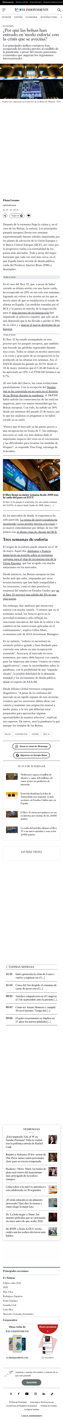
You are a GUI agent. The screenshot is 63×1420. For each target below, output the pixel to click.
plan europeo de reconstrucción (30, 312)
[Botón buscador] (59, 9)
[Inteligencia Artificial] (17, 1352)
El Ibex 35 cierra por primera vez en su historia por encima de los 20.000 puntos (39, 815)
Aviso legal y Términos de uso (42, 1402)
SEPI (5, 1287)
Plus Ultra (8, 1292)
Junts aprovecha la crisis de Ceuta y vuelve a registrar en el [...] (35, 976)
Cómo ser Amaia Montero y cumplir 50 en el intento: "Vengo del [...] (36, 1009)
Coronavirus (21, 734)
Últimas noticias (22, 2)
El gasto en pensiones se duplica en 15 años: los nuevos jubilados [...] (35, 1020)
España (18, 17)
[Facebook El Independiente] (18, 1394)
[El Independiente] (31, 10)
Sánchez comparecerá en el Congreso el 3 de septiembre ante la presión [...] (36, 998)
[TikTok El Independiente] (52, 1394)
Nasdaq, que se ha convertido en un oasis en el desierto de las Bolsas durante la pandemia (30, 391)
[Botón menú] (4, 10)
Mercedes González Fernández (18, 1314)
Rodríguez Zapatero (13, 1296)
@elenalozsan (9, 205)
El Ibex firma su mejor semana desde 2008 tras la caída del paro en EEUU (30, 496)
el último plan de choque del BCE (37, 531)
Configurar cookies (31, 1409)
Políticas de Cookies (49, 1405)
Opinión (6, 17)
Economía (31, 17)
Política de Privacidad (18, 1402)
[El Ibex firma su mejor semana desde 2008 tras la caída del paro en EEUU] (31, 475)
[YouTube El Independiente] (27, 1394)
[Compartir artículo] (5, 216)
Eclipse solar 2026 (12, 1283)
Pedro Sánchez (10, 1300)
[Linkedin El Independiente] (44, 1394)
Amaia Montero (36, 2)
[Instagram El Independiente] (35, 1394)
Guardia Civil (9, 1305)
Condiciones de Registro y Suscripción (21, 1405)
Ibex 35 (46, 734)
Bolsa (8, 734)
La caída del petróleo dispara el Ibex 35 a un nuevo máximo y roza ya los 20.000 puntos (39, 831)
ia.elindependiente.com (17, 1357)
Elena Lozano (11, 200)
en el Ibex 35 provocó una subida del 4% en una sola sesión (31, 594)
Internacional (49, 17)
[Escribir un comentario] (29, 216)
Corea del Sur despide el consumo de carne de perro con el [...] (36, 987)
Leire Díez (8, 1309)
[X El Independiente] (11, 1394)
